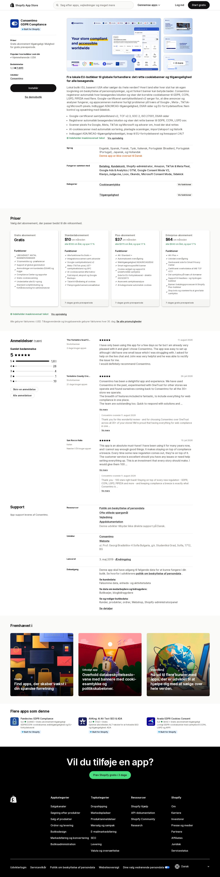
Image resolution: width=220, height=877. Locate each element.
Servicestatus (179, 850)
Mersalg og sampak (103, 825)
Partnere (176, 831)
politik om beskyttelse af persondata (158, 573)
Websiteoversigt (109, 867)
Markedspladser (101, 812)
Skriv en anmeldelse (24, 389)
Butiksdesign (58, 831)
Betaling (104, 166)
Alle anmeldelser (22, 395)
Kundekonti (118, 166)
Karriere (176, 812)
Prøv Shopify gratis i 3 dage (110, 775)
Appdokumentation (111, 521)
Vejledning (105, 517)
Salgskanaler (58, 806)
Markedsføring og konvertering (70, 838)
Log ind (179, 5)
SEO (93, 838)
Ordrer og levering (62, 825)
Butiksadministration (63, 844)
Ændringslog (123, 559)
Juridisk (176, 844)
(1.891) (19, 68)
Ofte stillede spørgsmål (113, 512)
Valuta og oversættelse (105, 850)
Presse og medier (182, 825)
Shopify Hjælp (139, 806)
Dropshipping (99, 806)
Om (173, 806)
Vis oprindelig (115, 138)
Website (104, 541)
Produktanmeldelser (103, 819)
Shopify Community (143, 819)
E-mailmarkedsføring (103, 831)
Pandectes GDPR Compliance (37, 718)
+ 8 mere (178, 63)
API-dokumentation (143, 812)
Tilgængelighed (109, 194)
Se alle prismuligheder (129, 321)
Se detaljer (106, 608)
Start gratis (199, 5)
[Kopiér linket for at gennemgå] (93, 340)
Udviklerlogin (18, 867)
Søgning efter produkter (65, 812)
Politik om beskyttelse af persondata (121, 508)
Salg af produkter (61, 819)
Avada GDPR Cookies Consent (173, 718)
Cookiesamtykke (109, 184)
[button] (41, 725)
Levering (96, 844)
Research (137, 825)
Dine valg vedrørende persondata (143, 867)
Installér (33, 88)
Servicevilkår (38, 867)
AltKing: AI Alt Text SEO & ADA (105, 718)
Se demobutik (33, 97)
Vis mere (103, 409)
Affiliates (176, 838)
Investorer (177, 819)
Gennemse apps (147, 5)
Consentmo (16, 78)
